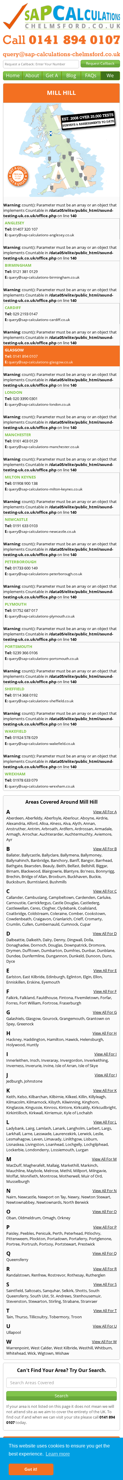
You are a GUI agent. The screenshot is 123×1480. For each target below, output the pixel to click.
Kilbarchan (38, 1096)
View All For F (105, 991)
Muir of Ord (91, 1176)
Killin (83, 1096)
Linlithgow (72, 1139)
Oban (11, 1217)
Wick (31, 1353)
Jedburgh (14, 1081)
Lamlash (43, 1128)
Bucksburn (15, 882)
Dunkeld (76, 956)
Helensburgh (91, 1039)
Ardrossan (84, 828)
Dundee (13, 956)
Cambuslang (36, 897)
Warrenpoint (17, 1348)
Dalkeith (33, 939)
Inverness (15, 1065)
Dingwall (74, 939)
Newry (73, 1197)
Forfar (105, 997)
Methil (65, 1170)
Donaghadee (17, 945)
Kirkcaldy (82, 1107)
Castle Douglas (66, 902)
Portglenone (100, 1238)
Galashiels (15, 1018)
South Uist (39, 1296)
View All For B (105, 848)
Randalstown (18, 1275)
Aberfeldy (33, 818)
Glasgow (33, 1018)
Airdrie (101, 818)
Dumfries (72, 950)
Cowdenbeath (18, 919)
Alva (66, 823)
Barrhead (104, 860)
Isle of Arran (65, 1065)
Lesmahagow (18, 1139)
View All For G (105, 1012)
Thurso (21, 1317)
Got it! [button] (30, 1469)
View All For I (105, 1054)
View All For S (105, 1284)
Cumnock (69, 924)
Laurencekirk (64, 1133)
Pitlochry (92, 1233)
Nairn (11, 1197)
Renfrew (38, 1275)
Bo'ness (87, 871)
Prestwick (86, 1244)
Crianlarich (62, 919)
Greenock (25, 1024)
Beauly (49, 865)
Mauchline (15, 1170)
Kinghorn (90, 1102)
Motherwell (69, 1176)
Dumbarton (51, 950)
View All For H (105, 1033)
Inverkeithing (96, 1060)
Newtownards (48, 1202)
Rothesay (75, 1275)
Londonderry (37, 1149)
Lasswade (42, 1133)
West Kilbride (65, 1348)
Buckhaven (77, 876)
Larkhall (13, 1133)
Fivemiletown (87, 997)
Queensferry (17, 1259)
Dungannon (56, 956)
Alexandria (15, 823)
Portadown (57, 1238)
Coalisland (87, 908)
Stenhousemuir (87, 1296)
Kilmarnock (37, 1102)
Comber (76, 913)
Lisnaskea (15, 1144)
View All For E (105, 970)
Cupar (85, 924)
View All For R (105, 1268)
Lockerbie (15, 1149)
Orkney (63, 1217)
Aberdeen (15, 818)
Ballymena (69, 855)
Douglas (55, 945)
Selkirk (67, 1290)
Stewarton (37, 1301)
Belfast (73, 865)
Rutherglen (95, 1275)
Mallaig (53, 1165)
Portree (13, 1244)
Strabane (71, 1301)
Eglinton (74, 976)
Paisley (12, 1233)
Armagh (13, 834)
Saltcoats (33, 1290)
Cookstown (95, 913)
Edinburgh (55, 976)
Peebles (27, 1233)
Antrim (33, 828)
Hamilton (55, 1039)
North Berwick (76, 1202)
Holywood (15, 1044)
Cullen (27, 924)
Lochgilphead (96, 1144)
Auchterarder (51, 834)
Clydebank (66, 908)
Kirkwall (36, 1112)
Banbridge (40, 860)
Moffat (12, 1176)
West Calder (41, 1348)
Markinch (89, 1165)
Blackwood (30, 871)
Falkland (27, 997)
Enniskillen (15, 982)
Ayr (9, 839)
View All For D (105, 933)
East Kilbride (33, 976)
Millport (80, 1170)
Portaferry (78, 1238)
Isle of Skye (88, 1065)
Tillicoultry (38, 1317)
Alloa (43, 823)
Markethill (70, 1165)
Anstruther (16, 828)
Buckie (95, 876)
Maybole (34, 1170)
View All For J (106, 1075)
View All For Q (105, 1253)
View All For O (105, 1211)
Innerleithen (17, 1060)
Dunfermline (33, 956)
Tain (9, 1317)
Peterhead (73, 1233)
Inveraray (49, 1060)
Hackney (14, 1039)
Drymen (13, 950)
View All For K (105, 1090)
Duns (106, 956)
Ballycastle (30, 855)
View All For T (105, 1310)
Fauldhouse (46, 997)
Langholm (76, 1128)
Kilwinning (71, 1102)
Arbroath (49, 828)
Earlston (13, 976)
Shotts (81, 1290)
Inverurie (33, 1065)
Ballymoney (91, 855)
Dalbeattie (15, 939)
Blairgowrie (52, 871)
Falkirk (12, 997)
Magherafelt (34, 1165)
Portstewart (65, 1244)
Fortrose (50, 1003)
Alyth (77, 823)
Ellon (97, 976)
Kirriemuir (53, 1112)
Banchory (59, 860)
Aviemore (102, 834)
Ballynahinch (17, 860)
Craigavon (42, 919)
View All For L (105, 1122)
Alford (32, 823)
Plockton (37, 1238)
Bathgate (14, 865)
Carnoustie (16, 902)
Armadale (103, 828)
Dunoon (93, 956)
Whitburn (103, 1348)
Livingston (34, 1144)
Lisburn (90, 1139)
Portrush (29, 1244)
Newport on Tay (52, 1197)
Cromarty (93, 919)
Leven (37, 1139)
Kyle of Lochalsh (78, 1112)
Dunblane (105, 950)
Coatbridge (16, 913)
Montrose (48, 1176)
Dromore (97, 945)
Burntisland (37, 882)
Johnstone (33, 1081)
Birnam (12, 871)
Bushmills (58, 882)
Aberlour (71, 818)
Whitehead (16, 1353)
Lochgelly (73, 1144)
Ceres (35, 908)
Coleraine (58, 913)
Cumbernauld (47, 924)
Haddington (34, 1039)
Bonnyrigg (105, 871)
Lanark (59, 1128)
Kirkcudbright (104, 1107)
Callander (14, 897)
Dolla (88, 939)
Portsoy (46, 1244)
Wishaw (62, 1353)
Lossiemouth (62, 1149)
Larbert (93, 1128)
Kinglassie (15, 1107)
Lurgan (82, 1149)
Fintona (66, 997)
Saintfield (14, 1290)
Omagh (49, 1217)
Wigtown (45, 1353)
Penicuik (43, 1233)
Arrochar (30, 834)
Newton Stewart (95, 1197)
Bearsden (32, 865)
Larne (27, 1133)
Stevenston (16, 1301)
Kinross (50, 1107)
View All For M (104, 1159)
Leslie (98, 1133)
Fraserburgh (70, 1003)
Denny (59, 939)
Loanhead (55, 1144)
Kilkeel (71, 1096)
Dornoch (38, 945)
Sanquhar (51, 1290)
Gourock (50, 1018)
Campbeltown (61, 897)
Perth (57, 1233)
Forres (12, 1003)
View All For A (105, 811)
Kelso (22, 1096)
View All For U (105, 1326)
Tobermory (59, 1317)
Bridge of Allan (34, 876)
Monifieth (29, 1176)
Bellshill (87, 865)
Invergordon (71, 1060)
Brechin (13, 876)
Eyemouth (50, 982)
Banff (74, 860)
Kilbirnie (56, 1096)
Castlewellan (17, 908)
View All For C (105, 891)
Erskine (33, 982)
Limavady (52, 1139)
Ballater (13, 855)
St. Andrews (60, 1296)
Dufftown (30, 950)
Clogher (49, 908)
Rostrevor (56, 1275)
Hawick (71, 1039)
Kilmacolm (15, 1102)
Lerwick (84, 1133)
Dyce (10, 961)
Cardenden (85, 897)
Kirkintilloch (16, 1112)
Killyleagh (97, 1096)
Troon (76, 1317)
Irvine (48, 1065)
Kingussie (33, 1107)
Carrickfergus (39, 902)
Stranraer (89, 1301)
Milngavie (97, 1170)
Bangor (87, 860)
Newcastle (27, 1197)
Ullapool (13, 1332)
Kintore (65, 1107)
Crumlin (13, 924)
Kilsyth (54, 1102)
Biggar (101, 865)
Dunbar (88, 950)
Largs (106, 1128)
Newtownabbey (20, 1202)
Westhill (86, 1348)
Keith (11, 1096)
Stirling (55, 1301)
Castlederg (89, 902)
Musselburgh (18, 1181)
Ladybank (15, 1128)
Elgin (87, 976)
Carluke (103, 897)
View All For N (105, 1190)
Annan (89, 823)
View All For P (105, 1227)
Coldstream (38, 913)
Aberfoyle (52, 818)
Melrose (51, 1170)
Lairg (30, 1128)
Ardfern (66, 828)
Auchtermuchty (79, 834)
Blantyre (71, 871)
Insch (34, 1060)
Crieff (78, 919)
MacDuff (13, 1165)
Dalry (47, 939)
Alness (55, 823)
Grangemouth (71, 1018)
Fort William (30, 1003)
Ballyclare (50, 855)
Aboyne (87, 818)
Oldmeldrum (29, 1217)
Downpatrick (75, 945)
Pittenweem (17, 1238)
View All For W (104, 1341)
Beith (61, 865)
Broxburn (57, 876)
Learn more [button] (58, 1453)
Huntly (33, 1044)
